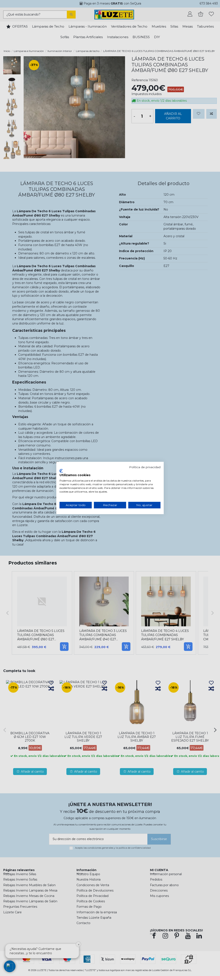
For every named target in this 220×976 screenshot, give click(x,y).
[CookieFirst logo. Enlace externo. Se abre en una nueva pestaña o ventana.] (61, 471)
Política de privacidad (144, 467)
